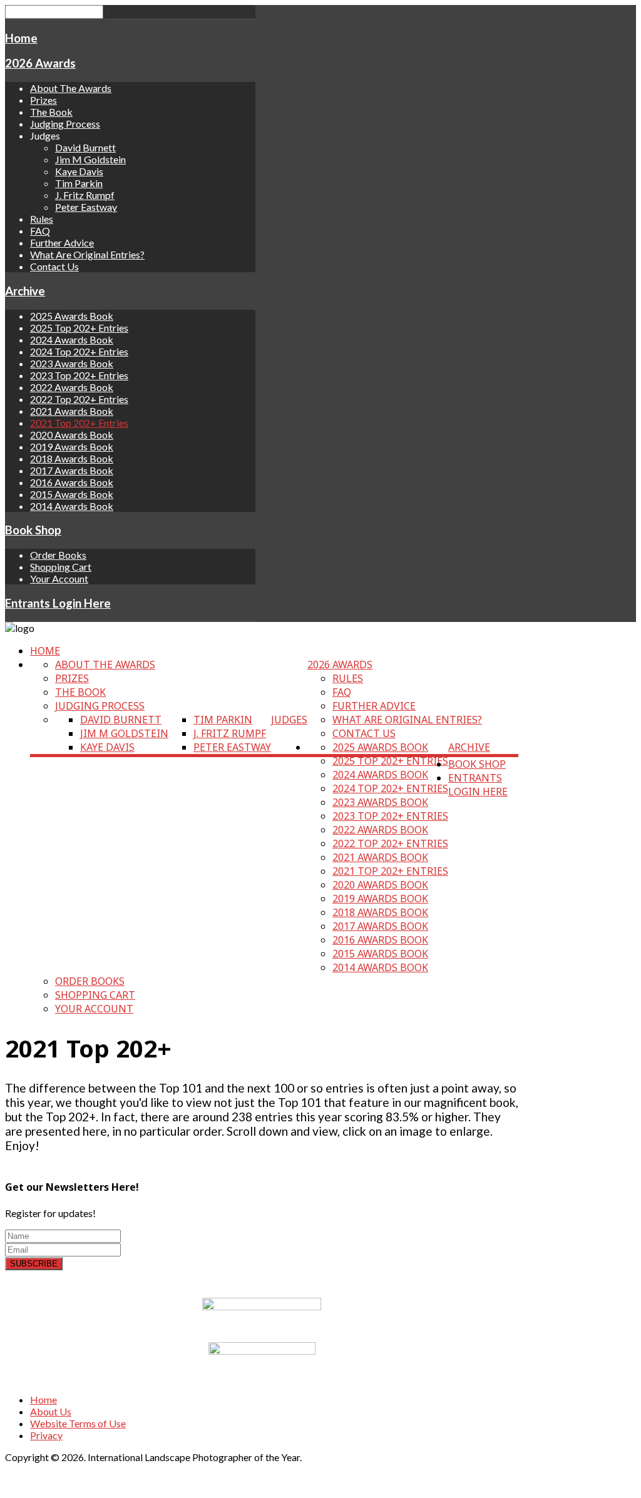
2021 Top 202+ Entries (79, 423)
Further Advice (62, 242)
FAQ (40, 231)
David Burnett (85, 147)
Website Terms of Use (78, 1423)
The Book (51, 112)
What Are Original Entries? (87, 254)
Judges (289, 719)
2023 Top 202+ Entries (79, 375)
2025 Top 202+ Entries (79, 328)
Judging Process (65, 124)
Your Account (59, 578)
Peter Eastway (86, 207)
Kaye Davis (79, 171)
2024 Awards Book (71, 339)
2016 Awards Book (71, 482)
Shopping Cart (60, 567)
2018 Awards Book (71, 458)
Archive (25, 291)
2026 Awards (40, 63)
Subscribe (34, 1263)
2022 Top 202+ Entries (79, 399)
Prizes (43, 100)
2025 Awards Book (71, 316)
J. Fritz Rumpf (85, 195)
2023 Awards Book (71, 363)
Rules (41, 219)
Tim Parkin (79, 183)
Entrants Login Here (58, 603)
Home (21, 38)
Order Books (58, 555)
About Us (50, 1411)
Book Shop (33, 530)
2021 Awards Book (71, 411)
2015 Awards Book (71, 494)
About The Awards (70, 88)
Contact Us (54, 266)
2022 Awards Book (71, 387)
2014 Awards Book (71, 506)
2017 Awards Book (71, 470)
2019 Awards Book (71, 446)
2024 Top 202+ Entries (79, 351)
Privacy (46, 1435)
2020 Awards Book (71, 435)
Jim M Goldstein (90, 159)
